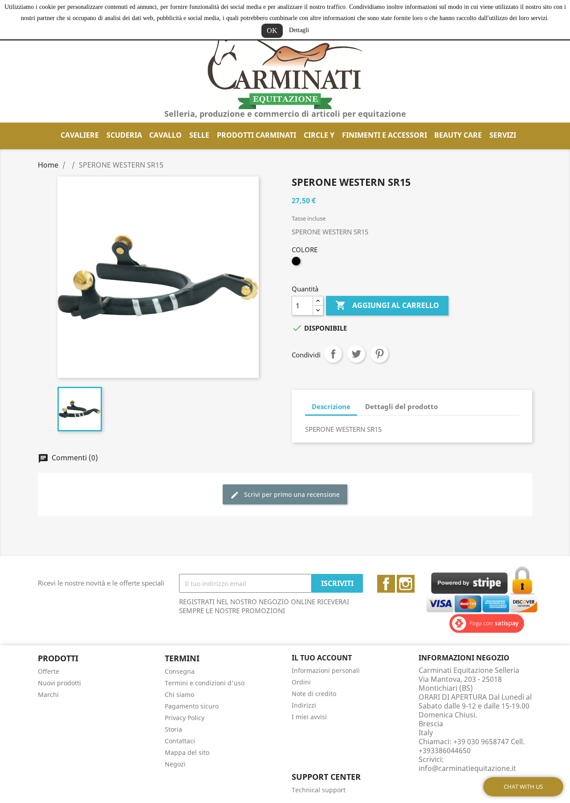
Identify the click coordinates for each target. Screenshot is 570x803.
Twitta (356, 354)
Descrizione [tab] (331, 406)
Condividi (333, 354)
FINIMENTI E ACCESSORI (384, 135)
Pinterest (379, 354)
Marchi (48, 694)
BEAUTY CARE (458, 135)
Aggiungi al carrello (387, 305)
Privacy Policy (184, 717)
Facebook (386, 584)
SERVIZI (502, 135)
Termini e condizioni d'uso (204, 683)
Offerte (48, 671)
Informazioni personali (326, 670)
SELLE (199, 135)
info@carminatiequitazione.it (467, 768)
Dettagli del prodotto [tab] (401, 406)
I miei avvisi (309, 717)
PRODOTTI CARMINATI (256, 135)
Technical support (319, 790)
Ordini (301, 682)
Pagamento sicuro (192, 706)
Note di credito (314, 693)
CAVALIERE (80, 135)
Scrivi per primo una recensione (291, 494)
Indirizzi (304, 705)
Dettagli (299, 30)
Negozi (175, 764)
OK (272, 30)
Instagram (406, 584)
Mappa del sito (187, 752)
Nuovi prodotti (59, 683)
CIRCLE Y (319, 135)
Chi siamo (179, 694)
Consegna (180, 671)
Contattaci (180, 741)
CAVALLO (165, 135)
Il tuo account (322, 658)
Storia (173, 729)
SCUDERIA (124, 135)
